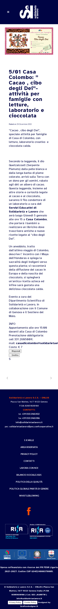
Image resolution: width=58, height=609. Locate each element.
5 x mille (29, 440)
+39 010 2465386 (31, 418)
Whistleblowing (29, 495)
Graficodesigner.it (29, 606)
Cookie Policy (30, 602)
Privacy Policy (15, 602)
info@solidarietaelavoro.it (29, 422)
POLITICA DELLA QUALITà (29, 481)
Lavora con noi (29, 468)
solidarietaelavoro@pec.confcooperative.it (31, 426)
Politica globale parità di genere (29, 488)
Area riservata (29, 447)
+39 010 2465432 (31, 414)
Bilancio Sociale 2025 (29, 475)
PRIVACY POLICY (29, 454)
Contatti (29, 461)
